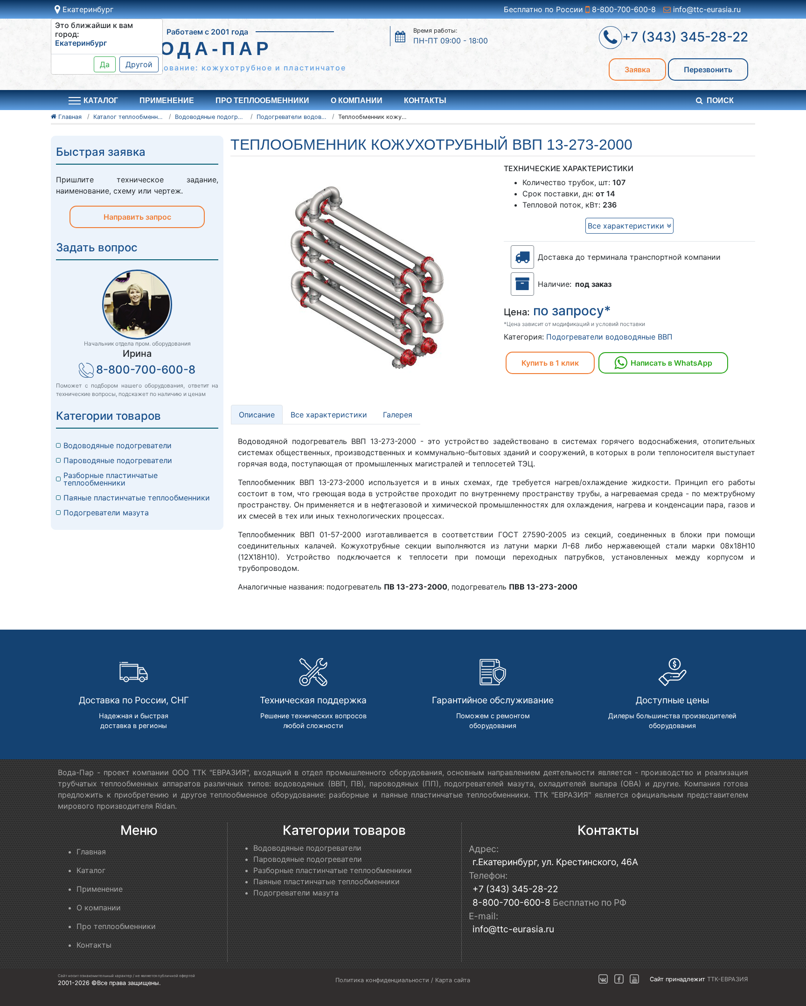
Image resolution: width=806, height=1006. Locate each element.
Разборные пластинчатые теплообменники (110, 479)
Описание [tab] (257, 414)
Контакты (425, 100)
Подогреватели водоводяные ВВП (609, 336)
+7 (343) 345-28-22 (515, 889)
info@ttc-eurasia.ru (706, 9)
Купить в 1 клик (550, 363)
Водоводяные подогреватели (117, 445)
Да (105, 64)
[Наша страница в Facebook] (619, 979)
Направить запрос (137, 217)
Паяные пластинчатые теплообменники (136, 497)
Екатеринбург (86, 9)
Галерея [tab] (397, 414)
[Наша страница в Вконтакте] (603, 979)
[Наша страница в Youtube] (634, 979)
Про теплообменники (262, 100)
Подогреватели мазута (106, 512)
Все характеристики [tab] (329, 414)
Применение (166, 100)
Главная (91, 851)
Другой (139, 64)
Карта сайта (452, 980)
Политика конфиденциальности (382, 980)
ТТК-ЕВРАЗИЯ (727, 979)
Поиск (720, 100)
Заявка (637, 69)
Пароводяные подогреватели (117, 460)
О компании (356, 100)
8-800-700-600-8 (623, 9)
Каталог (90, 870)
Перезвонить (708, 69)
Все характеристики (627, 225)
